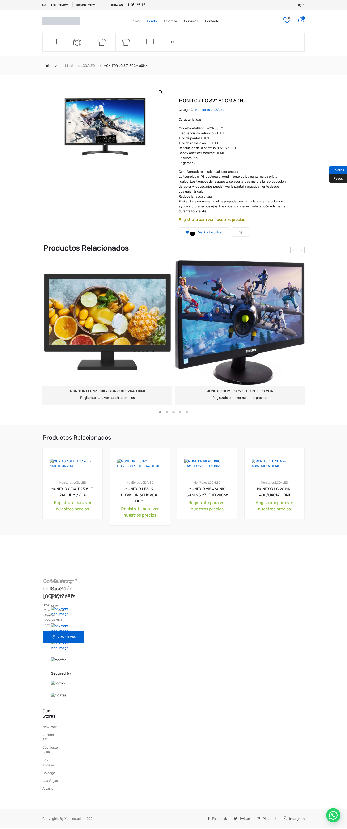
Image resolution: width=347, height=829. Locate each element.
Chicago (48, 773)
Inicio (135, 21)
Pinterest (269, 819)
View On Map (67, 637)
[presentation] (293, 250)
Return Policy (85, 5)
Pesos (336, 178)
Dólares (336, 169)
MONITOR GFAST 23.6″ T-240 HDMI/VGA (73, 492)
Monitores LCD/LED (80, 66)
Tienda (152, 21)
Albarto (47, 789)
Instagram (297, 819)
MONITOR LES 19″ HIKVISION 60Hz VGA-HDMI (107, 391)
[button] (161, 92)
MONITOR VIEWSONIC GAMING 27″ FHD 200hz (207, 492)
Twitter (245, 819)
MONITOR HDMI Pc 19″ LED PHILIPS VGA (239, 391)
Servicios (191, 21)
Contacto (212, 21)
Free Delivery (58, 5)
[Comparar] (241, 232)
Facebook (219, 819)
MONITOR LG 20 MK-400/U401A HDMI (274, 492)
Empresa (170, 21)
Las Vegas (50, 781)
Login (300, 5)
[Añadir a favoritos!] (90, 452)
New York (49, 727)
